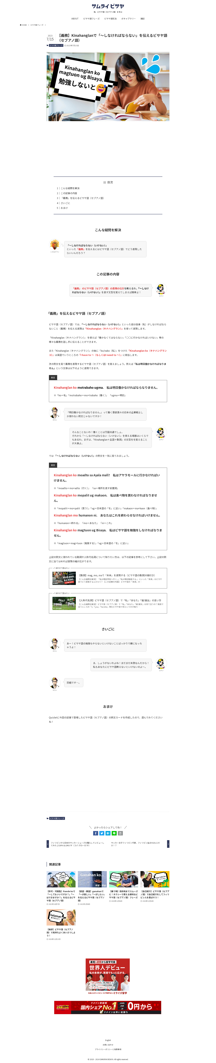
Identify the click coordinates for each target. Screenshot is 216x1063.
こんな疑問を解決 (70, 188)
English (108, 1040)
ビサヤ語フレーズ (56, 45)
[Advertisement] (108, 146)
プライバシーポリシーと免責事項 (108, 1049)
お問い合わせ (108, 1044)
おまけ (64, 208)
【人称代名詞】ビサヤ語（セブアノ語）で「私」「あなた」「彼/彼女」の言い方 (119, 600)
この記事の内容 (69, 193)
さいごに (65, 203)
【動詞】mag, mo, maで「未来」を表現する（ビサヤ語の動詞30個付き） (117, 575)
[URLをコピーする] (120, 833)
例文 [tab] (53, 377)
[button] (95, 833)
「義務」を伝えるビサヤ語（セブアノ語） (83, 198)
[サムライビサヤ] (108, 6)
